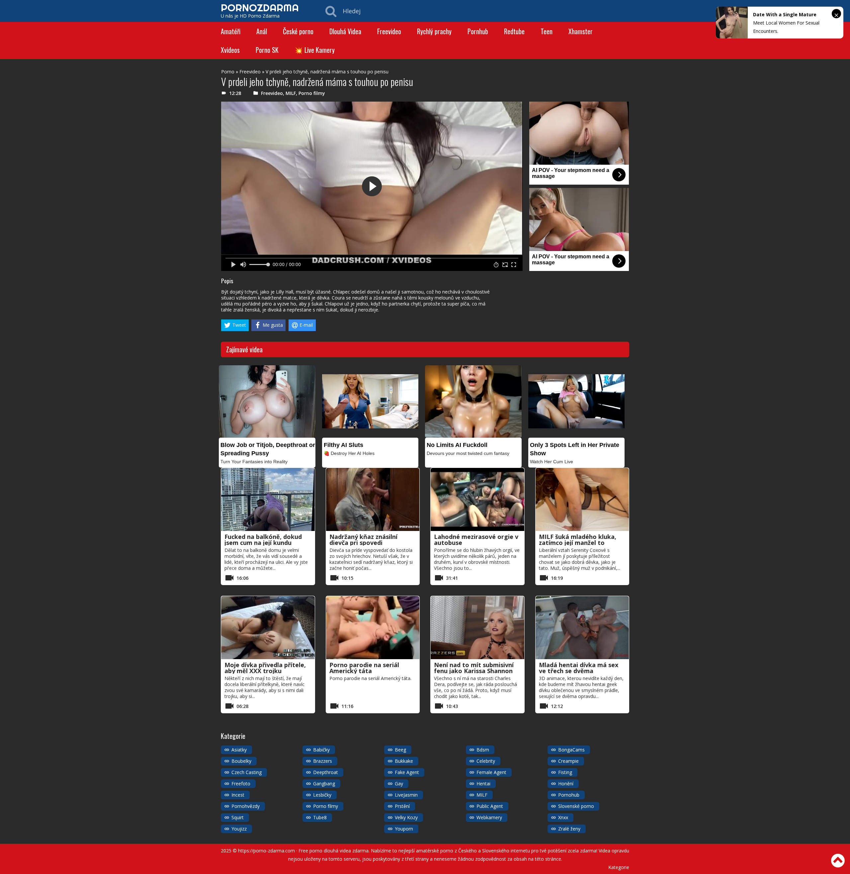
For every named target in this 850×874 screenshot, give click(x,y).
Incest (237, 795)
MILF (291, 93)
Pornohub (568, 795)
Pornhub (478, 31)
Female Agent (491, 772)
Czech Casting (246, 772)
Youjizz (239, 829)
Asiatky (239, 749)
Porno (227, 71)
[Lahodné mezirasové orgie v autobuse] (477, 499)
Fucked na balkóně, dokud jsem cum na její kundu (263, 540)
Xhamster (580, 31)
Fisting (565, 772)
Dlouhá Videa (345, 31)
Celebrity (485, 761)
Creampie (568, 761)
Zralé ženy (569, 829)
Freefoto (240, 783)
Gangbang (324, 783)
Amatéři (230, 31)
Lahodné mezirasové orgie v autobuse (476, 540)
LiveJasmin (406, 795)
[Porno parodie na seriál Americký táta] (373, 627)
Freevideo (389, 31)
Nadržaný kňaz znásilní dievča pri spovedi (363, 540)
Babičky (321, 749)
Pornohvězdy (245, 806)
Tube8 (320, 817)
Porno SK (267, 50)
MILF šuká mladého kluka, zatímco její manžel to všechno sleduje (577, 543)
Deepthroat (325, 772)
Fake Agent (407, 772)
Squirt (237, 817)
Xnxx (563, 817)
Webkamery (489, 817)
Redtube (514, 31)
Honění (565, 783)
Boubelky (241, 761)
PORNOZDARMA (260, 8)
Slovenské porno (576, 806)
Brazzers (322, 761)
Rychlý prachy (434, 31)
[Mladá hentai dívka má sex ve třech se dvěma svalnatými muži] (582, 627)
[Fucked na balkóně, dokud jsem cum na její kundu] (268, 499)
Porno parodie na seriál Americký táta (364, 668)
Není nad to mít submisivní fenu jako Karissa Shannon (474, 668)
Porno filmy (311, 93)
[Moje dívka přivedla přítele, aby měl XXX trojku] (268, 627)
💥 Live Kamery (315, 50)
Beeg (400, 749)
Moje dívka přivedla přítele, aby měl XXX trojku (265, 668)
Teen (546, 31)
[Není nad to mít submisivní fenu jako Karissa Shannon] (477, 627)
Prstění (402, 806)
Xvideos (230, 50)
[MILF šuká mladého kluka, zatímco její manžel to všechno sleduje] (582, 499)
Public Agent (489, 806)
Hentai (483, 783)
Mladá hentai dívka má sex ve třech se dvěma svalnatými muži (578, 671)
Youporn (404, 829)
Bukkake (404, 761)
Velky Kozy (406, 817)
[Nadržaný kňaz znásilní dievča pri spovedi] (373, 499)
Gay (399, 783)
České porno (298, 31)
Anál (261, 31)
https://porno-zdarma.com (266, 850)
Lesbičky (322, 795)
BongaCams (571, 749)
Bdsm (482, 749)
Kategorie (618, 867)
